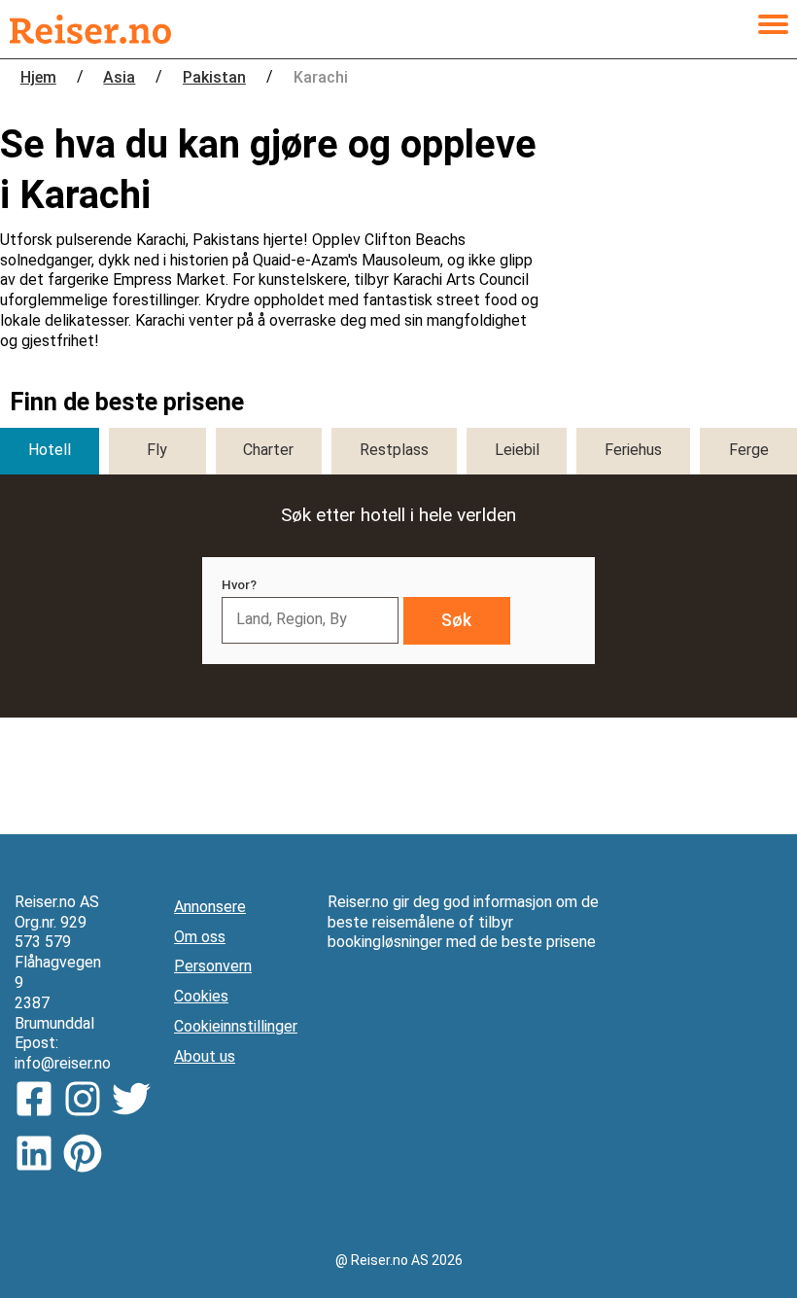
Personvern (213, 966)
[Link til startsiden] (90, 29)
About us (204, 1056)
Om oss (199, 937)
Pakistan (214, 77)
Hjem (38, 77)
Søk (456, 620)
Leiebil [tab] (517, 449)
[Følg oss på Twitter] (136, 1101)
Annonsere (210, 906)
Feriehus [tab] (633, 449)
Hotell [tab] (49, 449)
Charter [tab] (268, 449)
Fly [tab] (157, 449)
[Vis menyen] (772, 29)
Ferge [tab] (749, 449)
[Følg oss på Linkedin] (39, 1156)
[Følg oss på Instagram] (87, 1101)
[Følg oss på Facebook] (39, 1101)
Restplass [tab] (394, 449)
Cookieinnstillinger (235, 1026)
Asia (119, 77)
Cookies (201, 996)
